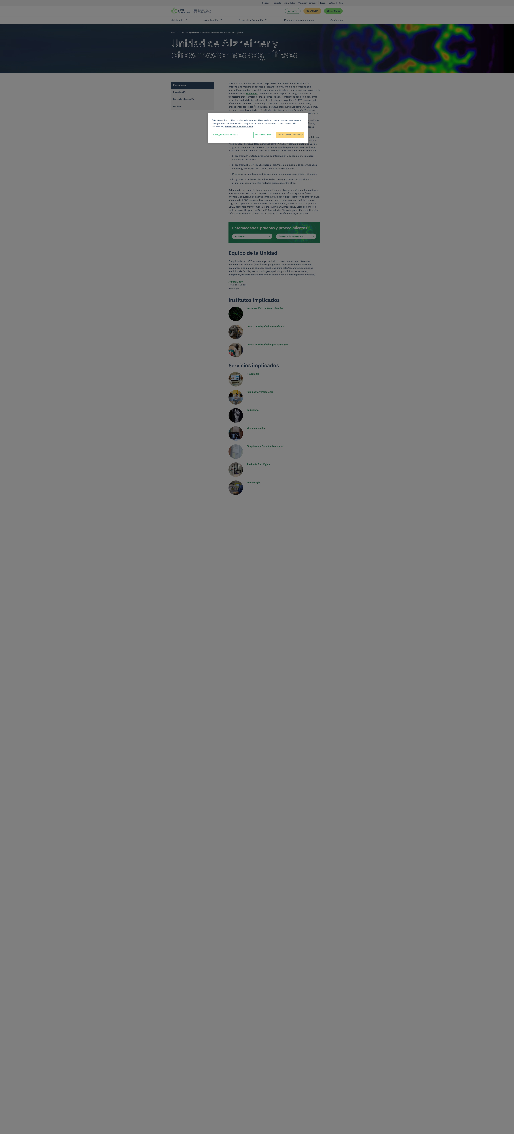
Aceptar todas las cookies (290, 135)
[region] (258, 128)
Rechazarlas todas (263, 135)
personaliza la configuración (239, 126)
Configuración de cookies (225, 135)
